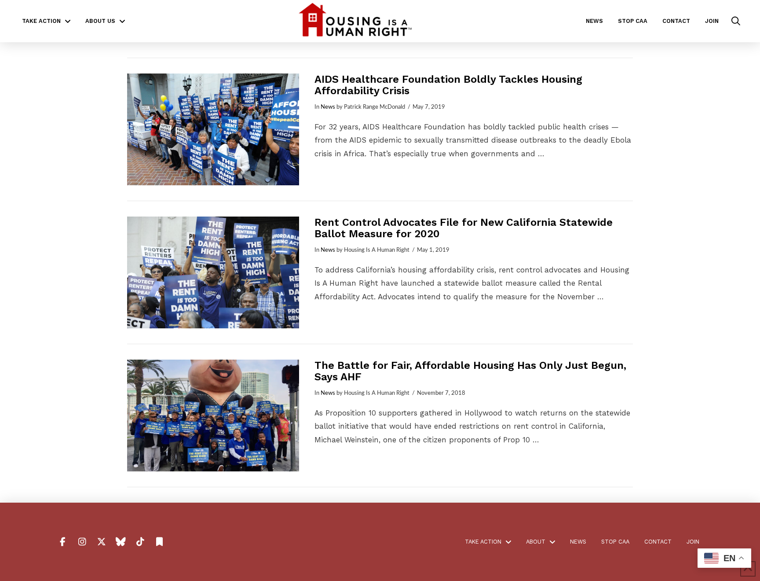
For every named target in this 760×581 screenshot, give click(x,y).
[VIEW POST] (213, 129)
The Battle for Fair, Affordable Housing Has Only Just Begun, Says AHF (470, 371)
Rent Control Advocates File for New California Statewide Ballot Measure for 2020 (463, 228)
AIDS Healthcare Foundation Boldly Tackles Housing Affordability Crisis (448, 85)
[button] (735, 21)
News (328, 107)
